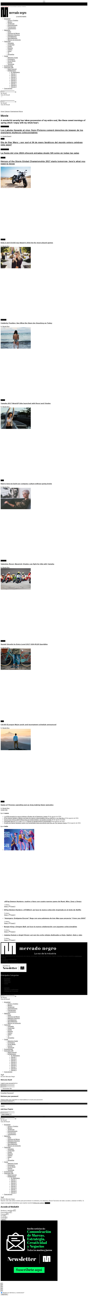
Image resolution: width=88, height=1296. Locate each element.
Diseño (10, 46)
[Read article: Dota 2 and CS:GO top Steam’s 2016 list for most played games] (44, 203)
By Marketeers (15, 72)
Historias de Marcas (14, 33)
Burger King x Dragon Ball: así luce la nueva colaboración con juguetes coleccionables (40, 927)
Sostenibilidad (8, 66)
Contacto (6, 988)
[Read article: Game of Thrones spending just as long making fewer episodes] (44, 765)
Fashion (3, 157)
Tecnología (11, 64)
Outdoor (10, 49)
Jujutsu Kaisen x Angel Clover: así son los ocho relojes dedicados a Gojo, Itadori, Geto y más (43, 935)
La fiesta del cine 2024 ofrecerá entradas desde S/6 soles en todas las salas (40, 153)
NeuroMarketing (12, 38)
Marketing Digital (13, 58)
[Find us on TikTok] (3, 1075)
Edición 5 (13, 80)
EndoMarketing (12, 36)
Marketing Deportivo (14, 35)
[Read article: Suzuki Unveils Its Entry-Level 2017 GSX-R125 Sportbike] (44, 604)
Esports (10, 62)
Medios (10, 22)
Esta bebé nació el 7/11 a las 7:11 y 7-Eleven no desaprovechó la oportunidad (27, 821)
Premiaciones (12, 27)
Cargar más (4, 810)
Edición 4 (13, 79)
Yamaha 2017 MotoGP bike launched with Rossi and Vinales (26, 403)
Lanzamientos (12, 28)
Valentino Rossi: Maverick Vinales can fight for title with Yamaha (27, 564)
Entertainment (14, 111)
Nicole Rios (5, 246)
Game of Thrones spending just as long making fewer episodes (27, 805)
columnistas (78, 956)
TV (8, 53)
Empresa (3, 1214)
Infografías (11, 54)
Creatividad (11, 45)
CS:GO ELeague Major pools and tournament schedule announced (28, 724)
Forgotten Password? (7, 1093)
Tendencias (11, 23)
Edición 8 (13, 85)
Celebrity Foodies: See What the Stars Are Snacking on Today (26, 323)
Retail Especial (12, 69)
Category (7, 111)
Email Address (5, 1212)
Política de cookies (38, 1203)
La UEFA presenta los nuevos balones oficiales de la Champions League (26, 816)
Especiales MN (8, 67)
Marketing (7, 30)
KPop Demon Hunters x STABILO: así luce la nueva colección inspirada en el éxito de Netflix (42, 910)
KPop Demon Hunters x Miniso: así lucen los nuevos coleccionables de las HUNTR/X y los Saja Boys (34, 818)
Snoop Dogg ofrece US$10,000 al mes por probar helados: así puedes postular (27, 820)
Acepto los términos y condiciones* (13, 1293)
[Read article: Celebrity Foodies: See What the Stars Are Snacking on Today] (44, 283)
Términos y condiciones (11, 989)
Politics (3, 239)
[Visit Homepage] (13, 17)
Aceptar (47, 1203)
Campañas (11, 43)
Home (2, 111)
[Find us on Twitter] (1, 1075)
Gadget (3, 400)
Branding (10, 48)
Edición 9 (13, 87)
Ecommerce (11, 59)
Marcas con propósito (14, 40)
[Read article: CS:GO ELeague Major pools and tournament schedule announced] (44, 685)
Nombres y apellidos (7, 1210)
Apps (2, 480)
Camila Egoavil (6, 136)
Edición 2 (13, 75)
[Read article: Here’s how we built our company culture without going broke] (44, 444)
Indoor (9, 51)
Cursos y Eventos (13, 20)
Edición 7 (13, 83)
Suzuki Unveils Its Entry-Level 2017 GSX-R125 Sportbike (24, 644)
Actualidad (7, 19)
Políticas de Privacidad (11, 991)
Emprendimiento (12, 25)
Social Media (11, 61)
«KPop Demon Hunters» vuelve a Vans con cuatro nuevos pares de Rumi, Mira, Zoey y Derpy (42, 901)
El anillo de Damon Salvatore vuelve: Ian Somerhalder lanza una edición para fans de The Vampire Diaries (35, 823)
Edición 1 (13, 74)
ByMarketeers (12, 71)
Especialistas (8, 88)
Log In (2, 1106)
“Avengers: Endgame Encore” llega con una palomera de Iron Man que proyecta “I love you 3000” (45, 918)
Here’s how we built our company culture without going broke (26, 484)
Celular (3, 1218)
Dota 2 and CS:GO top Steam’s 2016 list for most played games (27, 243)
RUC (2, 1216)
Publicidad (7, 41)
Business (3, 320)
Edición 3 (13, 77)
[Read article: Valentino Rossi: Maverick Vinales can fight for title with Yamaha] (44, 524)
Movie (21, 111)
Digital (6, 56)
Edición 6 (13, 82)
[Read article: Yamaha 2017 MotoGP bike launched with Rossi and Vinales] (44, 363)
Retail (9, 32)
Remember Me (7, 1088)
